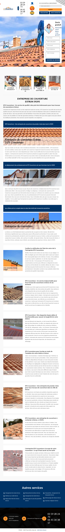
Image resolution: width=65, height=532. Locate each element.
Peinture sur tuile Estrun (11, 496)
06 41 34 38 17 (22, 12)
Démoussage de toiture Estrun (53, 498)
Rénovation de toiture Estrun (32, 493)
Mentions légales (41, 530)
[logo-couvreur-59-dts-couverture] (8, 8)
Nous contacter (55, 12)
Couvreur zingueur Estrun (51, 500)
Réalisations (44, 12)
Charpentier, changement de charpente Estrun (52, 494)
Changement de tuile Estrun (32, 496)
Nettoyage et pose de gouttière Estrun (33, 499)
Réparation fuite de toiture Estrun (12, 499)
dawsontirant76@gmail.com (34, 518)
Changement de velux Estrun (12, 493)
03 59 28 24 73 (22, 5)
